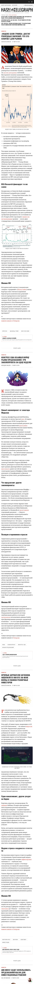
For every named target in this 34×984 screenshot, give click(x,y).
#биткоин (15, 939)
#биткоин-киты (6, 939)
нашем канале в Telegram (10, 321)
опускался (5, 909)
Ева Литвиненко (5, 978)
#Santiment (23, 939)
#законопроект (11, 644)
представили (24, 510)
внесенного (5, 469)
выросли (29, 726)
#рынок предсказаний (8, 647)
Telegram (16, 638)
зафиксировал (26, 859)
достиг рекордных (10, 73)
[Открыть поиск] (29, 1)
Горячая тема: (9, 15)
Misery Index (21, 289)
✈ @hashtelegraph (28, 5)
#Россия (14, 5)
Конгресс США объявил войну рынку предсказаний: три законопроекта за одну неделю (16, 360)
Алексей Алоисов (6, 42)
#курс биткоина (6, 5)
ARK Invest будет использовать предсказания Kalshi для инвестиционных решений (16, 972)
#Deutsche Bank (25, 331)
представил (23, 425)
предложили (5, 617)
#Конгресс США (22, 644)
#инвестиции (5, 942)
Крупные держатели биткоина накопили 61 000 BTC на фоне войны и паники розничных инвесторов (15, 678)
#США (3, 644)
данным (4, 805)
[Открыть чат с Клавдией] (30, 980)
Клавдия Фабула (6, 365)
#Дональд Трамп (14, 331)
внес (23, 419)
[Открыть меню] (32, 2)
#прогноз (4, 331)
